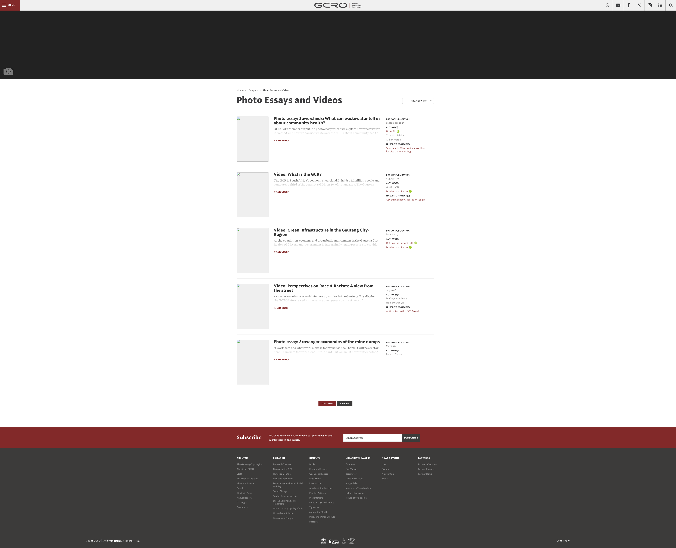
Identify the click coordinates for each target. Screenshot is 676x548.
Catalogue (242, 502)
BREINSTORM (132, 541)
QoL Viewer (351, 469)
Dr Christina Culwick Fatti (400, 243)
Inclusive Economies (283, 478)
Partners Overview (427, 464)
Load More (327, 403)
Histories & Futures (283, 473)
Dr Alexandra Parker (397, 191)
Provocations (316, 483)
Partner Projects (426, 469)
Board (240, 488)
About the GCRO (245, 469)
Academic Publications (321, 488)
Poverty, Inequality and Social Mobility (288, 485)
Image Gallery (352, 483)
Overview (350, 464)
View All (344, 403)
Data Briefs (315, 478)
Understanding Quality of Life (288, 508)
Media (385, 478)
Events (385, 469)
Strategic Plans (244, 493)
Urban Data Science (283, 513)
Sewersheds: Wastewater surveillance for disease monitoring (406, 150)
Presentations (316, 497)
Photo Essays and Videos (321, 502)
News (385, 464)
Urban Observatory (355, 493)
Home (240, 90)
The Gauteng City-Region (249, 464)
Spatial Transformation (284, 496)
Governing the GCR (282, 469)
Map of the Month (318, 512)
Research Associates (247, 478)
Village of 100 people (356, 497)
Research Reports (318, 469)
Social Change (280, 491)
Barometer (351, 473)
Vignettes (314, 507)
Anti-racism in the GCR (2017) (402, 311)
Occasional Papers (318, 473)
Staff (239, 473)
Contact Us (242, 507)
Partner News (425, 473)
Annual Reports (244, 497)
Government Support (284, 518)
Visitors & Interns (245, 483)
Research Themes (282, 464)
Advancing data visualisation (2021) (405, 199)
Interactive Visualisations (358, 488)
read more (281, 140)
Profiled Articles (317, 493)
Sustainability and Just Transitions (284, 502)
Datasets (313, 521)
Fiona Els (391, 131)
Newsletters (388, 473)
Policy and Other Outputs (322, 516)
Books (312, 464)
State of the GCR (354, 478)
